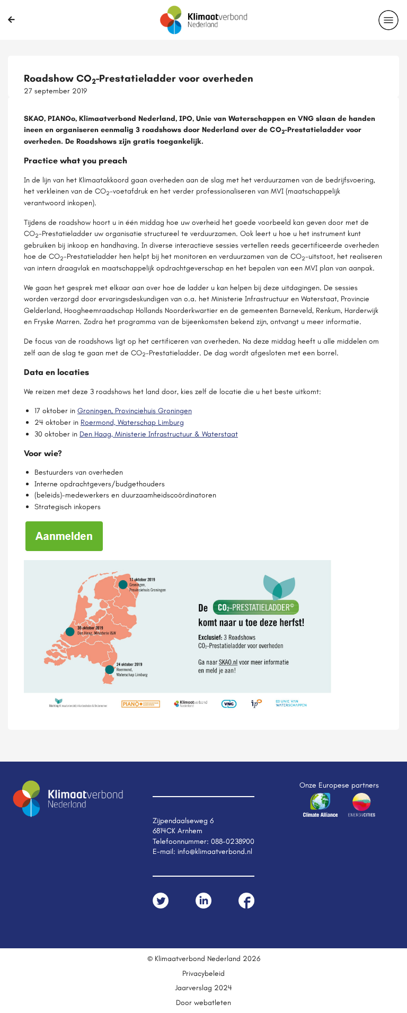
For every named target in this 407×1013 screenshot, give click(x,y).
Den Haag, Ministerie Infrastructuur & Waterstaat (158, 434)
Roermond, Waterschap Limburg (132, 422)
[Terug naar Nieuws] (11, 19)
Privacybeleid (203, 973)
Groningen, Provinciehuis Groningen (134, 410)
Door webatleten (203, 1002)
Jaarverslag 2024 (203, 987)
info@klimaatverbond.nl (215, 851)
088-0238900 (232, 841)
